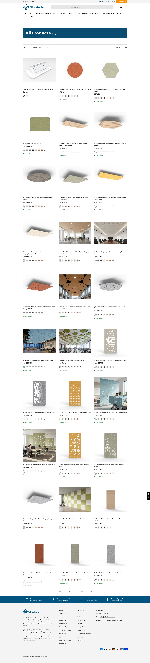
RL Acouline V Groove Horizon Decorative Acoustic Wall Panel (109, 520)
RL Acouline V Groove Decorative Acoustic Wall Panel (74, 573)
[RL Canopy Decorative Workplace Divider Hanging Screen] (75, 445)
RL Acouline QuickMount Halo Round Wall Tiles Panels (75, 89)
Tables (79, 617)
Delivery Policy (63, 620)
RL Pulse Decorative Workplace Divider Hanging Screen (110, 412)
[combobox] (82, 7)
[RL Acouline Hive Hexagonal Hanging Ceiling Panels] (39, 341)
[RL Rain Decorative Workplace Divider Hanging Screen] (39, 393)
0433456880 (105, 613)
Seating (80, 623)
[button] (126, 7)
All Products (29, 20)
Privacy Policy (63, 623)
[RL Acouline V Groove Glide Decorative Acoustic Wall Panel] (39, 553)
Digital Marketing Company (38, 656)
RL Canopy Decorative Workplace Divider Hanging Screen (74, 465)
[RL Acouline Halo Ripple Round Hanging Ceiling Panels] (75, 286)
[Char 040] (66, 96)
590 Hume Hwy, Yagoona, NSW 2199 (112, 620)
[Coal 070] (69, 96)
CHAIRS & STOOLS (73, 13)
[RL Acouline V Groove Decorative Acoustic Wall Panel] (75, 553)
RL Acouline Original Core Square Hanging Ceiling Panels (37, 520)
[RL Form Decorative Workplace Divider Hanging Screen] (75, 393)
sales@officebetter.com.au (107, 617)
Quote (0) (148, 496)
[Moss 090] (75, 96)
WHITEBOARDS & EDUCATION (111, 13)
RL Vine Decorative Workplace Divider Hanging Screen (110, 360)
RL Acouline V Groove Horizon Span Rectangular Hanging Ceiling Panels (73, 144)
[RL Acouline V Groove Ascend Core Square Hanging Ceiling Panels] (75, 232)
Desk (79, 613)
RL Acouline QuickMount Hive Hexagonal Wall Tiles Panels (109, 90)
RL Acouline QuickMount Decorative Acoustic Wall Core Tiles (73, 520)
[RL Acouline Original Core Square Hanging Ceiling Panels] (39, 499)
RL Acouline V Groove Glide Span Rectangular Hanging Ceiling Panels (110, 198)
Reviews (32, 1)
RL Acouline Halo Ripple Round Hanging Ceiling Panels (75, 306)
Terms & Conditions (65, 630)
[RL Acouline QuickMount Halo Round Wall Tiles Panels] (75, 70)
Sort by (35, 47)
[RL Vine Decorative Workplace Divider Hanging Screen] (110, 341)
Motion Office (82, 640)
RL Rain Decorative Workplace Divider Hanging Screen (39, 412)
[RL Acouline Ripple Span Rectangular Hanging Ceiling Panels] (110, 232)
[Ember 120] (110, 98)
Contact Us (25, 1)
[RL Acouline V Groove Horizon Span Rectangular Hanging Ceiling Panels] (75, 124)
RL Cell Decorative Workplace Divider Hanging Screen (39, 464)
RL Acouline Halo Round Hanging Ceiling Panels (72, 360)
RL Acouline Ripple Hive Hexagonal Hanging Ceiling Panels (109, 307)
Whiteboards (81, 630)
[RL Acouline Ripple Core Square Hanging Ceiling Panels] (39, 286)
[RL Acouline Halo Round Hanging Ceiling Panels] (75, 341)
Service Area (62, 633)
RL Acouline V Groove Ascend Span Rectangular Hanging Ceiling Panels (37, 253)
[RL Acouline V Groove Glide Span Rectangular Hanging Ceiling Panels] (110, 178)
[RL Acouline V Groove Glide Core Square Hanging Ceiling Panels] (75, 178)
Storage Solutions (83, 627)
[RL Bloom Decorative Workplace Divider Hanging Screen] (110, 445)
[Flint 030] (63, 96)
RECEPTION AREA (58, 13)
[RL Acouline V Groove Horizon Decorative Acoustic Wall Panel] (110, 499)
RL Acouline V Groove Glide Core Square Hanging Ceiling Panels (73, 198)
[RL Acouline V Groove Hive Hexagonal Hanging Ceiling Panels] (110, 124)
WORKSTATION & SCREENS (90, 13)
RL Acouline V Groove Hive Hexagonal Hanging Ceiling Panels (110, 144)
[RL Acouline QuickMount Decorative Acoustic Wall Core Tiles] (75, 499)
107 (82, 591)
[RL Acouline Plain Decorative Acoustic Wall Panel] (110, 553)
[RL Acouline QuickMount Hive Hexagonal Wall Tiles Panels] (110, 70)
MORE (25, 17)
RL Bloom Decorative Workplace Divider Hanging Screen (109, 465)
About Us (62, 613)
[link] (59, 591)
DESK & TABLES (27, 13)
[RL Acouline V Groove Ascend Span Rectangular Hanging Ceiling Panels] (39, 232)
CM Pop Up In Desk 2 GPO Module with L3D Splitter (38, 89)
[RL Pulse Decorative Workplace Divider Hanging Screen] (110, 393)
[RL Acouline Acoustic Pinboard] (39, 124)
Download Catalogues (65, 640)
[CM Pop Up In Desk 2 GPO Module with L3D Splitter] (39, 70)
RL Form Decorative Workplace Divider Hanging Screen (75, 412)
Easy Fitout (81, 637)
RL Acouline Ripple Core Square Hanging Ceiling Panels (39, 306)
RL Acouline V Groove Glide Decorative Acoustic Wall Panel (38, 574)
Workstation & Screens (84, 633)
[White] (27, 96)
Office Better (29, 656)
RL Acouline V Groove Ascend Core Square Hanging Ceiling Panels (74, 253)
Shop (60, 617)
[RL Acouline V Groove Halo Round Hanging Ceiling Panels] (39, 178)
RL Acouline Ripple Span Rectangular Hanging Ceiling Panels (109, 253)
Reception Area (82, 620)
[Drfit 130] (77, 96)
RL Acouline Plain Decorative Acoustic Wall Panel (108, 573)
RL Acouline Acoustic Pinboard (32, 143)
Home (24, 20)
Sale (31, 17)
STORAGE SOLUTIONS (42, 13)
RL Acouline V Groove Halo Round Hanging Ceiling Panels (37, 198)
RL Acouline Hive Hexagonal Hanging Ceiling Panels (38, 360)
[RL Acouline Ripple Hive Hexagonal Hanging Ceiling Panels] (110, 286)
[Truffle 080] (72, 96)
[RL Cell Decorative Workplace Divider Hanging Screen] (39, 445)
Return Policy (63, 627)
